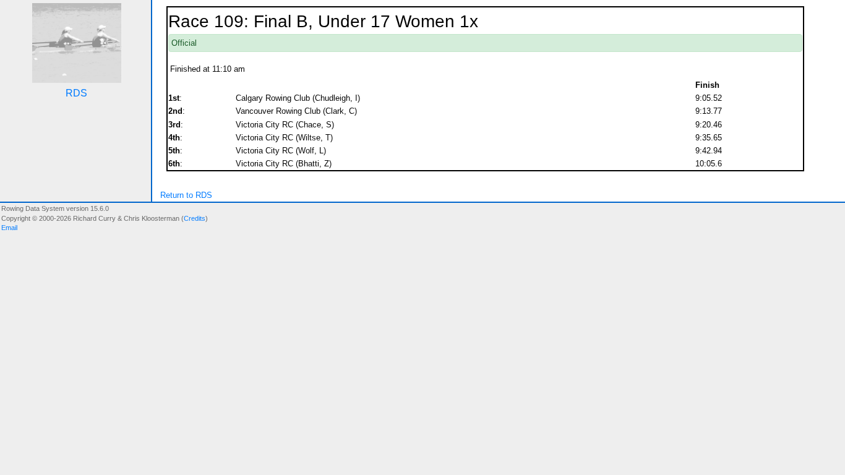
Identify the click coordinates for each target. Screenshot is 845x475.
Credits (194, 218)
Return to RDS (186, 195)
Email (9, 227)
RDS (76, 93)
